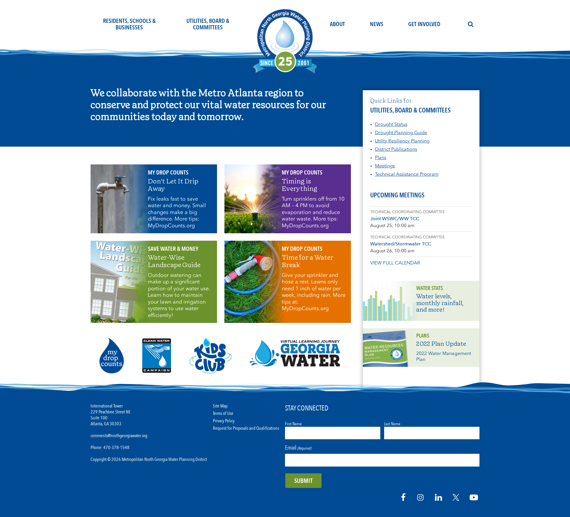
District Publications (396, 149)
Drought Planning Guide (401, 132)
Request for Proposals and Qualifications (246, 428)
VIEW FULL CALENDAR (395, 263)
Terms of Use (223, 413)
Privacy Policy (224, 421)
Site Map (220, 406)
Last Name (392, 424)
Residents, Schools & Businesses (129, 24)
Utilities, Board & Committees (207, 24)
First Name (293, 424)
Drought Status (391, 124)
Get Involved (424, 24)
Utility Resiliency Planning (402, 141)
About (337, 24)
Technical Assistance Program (406, 174)
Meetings (385, 166)
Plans (380, 157)
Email (298, 447)
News (376, 24)
